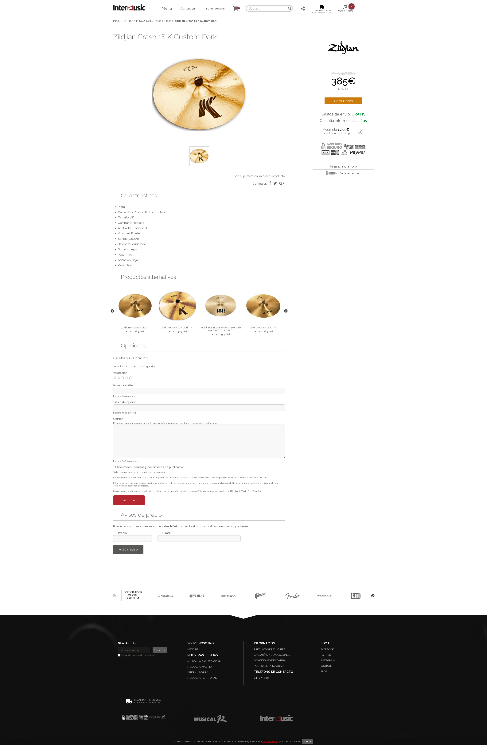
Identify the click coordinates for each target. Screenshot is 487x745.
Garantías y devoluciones (272, 654)
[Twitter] (275, 183)
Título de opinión (124, 402)
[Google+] (281, 183)
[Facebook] (270, 183)
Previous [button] (112, 311)
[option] (199, 94)
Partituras (345, 9)
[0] (235, 9)
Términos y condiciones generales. (131, 485)
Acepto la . (138, 655)
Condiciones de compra (270, 660)
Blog (324, 671)
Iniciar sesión (214, 8)
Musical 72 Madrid (199, 666)
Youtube (326, 665)
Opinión (118, 419)
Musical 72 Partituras (202, 677)
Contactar (188, 8)
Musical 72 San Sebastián (204, 661)
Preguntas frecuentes (269, 649)
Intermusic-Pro (197, 672)
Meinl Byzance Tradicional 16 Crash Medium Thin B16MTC (221, 329)
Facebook (327, 649)
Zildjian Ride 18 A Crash (134, 327)
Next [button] (286, 311)
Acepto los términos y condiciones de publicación (150, 467)
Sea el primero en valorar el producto (259, 176)
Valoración (120, 373)
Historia (192, 649)
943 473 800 (261, 677)
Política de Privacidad (143, 655)
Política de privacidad (269, 665)
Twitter (326, 654)
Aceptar (308, 741)
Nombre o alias (123, 385)
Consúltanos (343, 101)
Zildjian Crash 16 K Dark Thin (177, 327)
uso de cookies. (271, 741)
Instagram (328, 660)
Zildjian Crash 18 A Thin (263, 327)
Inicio (116, 20)
